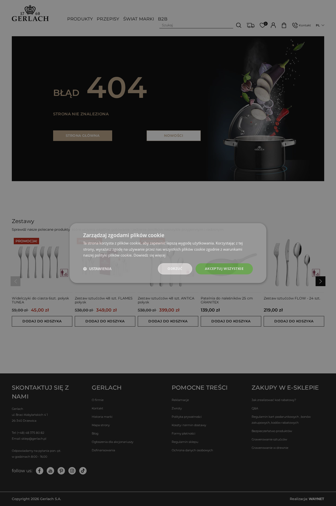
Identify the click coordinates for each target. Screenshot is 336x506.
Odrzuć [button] (175, 268)
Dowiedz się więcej (150, 255)
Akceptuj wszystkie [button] (224, 268)
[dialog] (168, 253)
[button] (97, 269)
